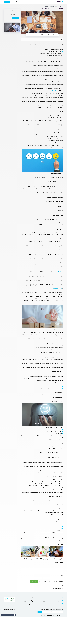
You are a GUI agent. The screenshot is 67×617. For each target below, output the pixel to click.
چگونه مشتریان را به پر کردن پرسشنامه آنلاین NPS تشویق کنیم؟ (53, 538)
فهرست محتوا (60, 39)
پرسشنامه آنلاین (58, 271)
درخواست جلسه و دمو (16, 20)
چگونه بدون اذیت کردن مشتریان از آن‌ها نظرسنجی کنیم (31, 538)
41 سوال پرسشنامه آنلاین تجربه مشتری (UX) (42, 558)
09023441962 (49, 604)
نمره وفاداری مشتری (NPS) (57, 288)
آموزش (61, 532)
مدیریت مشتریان (47, 532)
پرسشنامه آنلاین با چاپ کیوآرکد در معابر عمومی (28, 558)
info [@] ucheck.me (59, 598)
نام (62, 575)
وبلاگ (60, 6)
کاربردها (51, 1)
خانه (62, 6)
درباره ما (31, 600)
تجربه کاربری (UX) (54, 90)
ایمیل (41, 575)
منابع (36, 1)
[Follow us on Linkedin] (9, 611)
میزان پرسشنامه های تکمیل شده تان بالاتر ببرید (56, 558)
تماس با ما (31, 603)
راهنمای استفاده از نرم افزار (29, 598)
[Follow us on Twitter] (11, 611)
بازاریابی (58, 532)
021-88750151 (55, 604)
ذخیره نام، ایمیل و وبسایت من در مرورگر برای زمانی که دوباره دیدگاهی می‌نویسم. (50, 581)
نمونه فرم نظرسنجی (46, 1)
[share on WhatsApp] (27, 34)
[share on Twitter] (28, 34)
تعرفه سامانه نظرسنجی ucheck (28, 601)
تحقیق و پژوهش (53, 532)
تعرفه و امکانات (40, 1)
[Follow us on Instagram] (14, 611)
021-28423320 (59, 604)
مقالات (42, 532)
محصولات (54, 1)
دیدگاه (61, 567)
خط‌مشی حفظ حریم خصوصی (29, 604)
